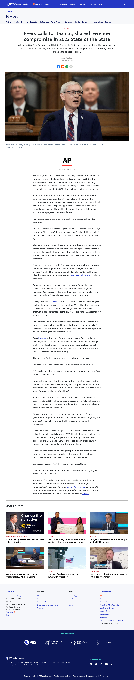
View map (10, 612)
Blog (38, 599)
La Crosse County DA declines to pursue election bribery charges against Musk (66, 541)
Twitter (85, 493)
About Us (40, 596)
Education (83, 4)
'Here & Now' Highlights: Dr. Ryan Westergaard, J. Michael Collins (22, 575)
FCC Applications (45, 676)
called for (52, 302)
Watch (47, 4)
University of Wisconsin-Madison (18, 665)
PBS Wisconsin (11, 662)
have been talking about (81, 275)
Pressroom (41, 608)
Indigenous (44, 22)
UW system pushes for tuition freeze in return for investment (108, 575)
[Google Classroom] (67, 67)
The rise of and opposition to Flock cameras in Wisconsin (64, 575)
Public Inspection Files (62, 676)
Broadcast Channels (44, 602)
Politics (8, 22)
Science (108, 22)
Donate (38, 4)
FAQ (7, 615)
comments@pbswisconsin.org (22, 596)
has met (42, 338)
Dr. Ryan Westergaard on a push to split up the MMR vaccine (108, 541)
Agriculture (98, 22)
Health (77, 22)
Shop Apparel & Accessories (47, 605)
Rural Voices (56, 22)
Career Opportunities (76, 596)
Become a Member (107, 599)
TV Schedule (62, 4)
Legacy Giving (105, 611)
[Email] (71, 67)
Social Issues (67, 22)
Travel (71, 605)
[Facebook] (58, 67)
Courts (16, 22)
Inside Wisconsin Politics (16, 537)
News (72, 4)
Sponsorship (104, 614)
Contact (10, 591)
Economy (24, 22)
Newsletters (73, 602)
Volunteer (103, 617)
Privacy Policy (105, 676)
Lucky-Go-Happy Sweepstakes (111, 620)
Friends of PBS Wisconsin (109, 605)
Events (71, 599)
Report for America (76, 487)
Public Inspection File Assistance (85, 676)
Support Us (95, 4)
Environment (87, 22)
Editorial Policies (30, 676)
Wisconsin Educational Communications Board (47, 662)
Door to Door (105, 602)
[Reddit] (63, 67)
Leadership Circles (107, 608)
